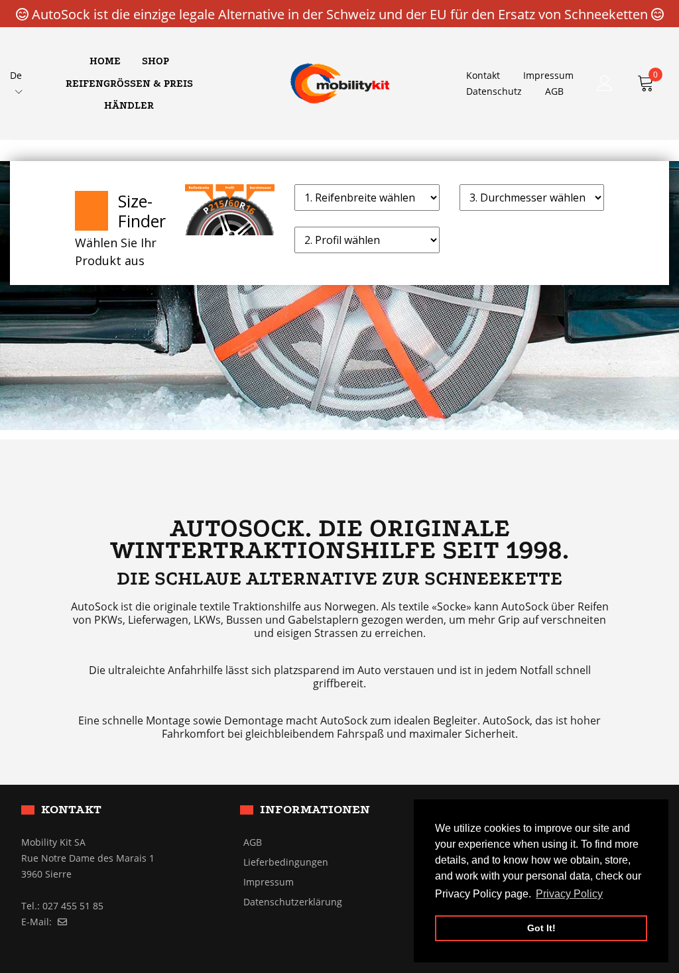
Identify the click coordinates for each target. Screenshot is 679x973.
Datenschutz (494, 91)
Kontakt (483, 75)
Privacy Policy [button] (569, 893)
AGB (554, 91)
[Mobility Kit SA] (339, 82)
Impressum (548, 75)
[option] (339, 295)
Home (105, 61)
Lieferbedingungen (285, 862)
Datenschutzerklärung (292, 902)
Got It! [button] (541, 928)
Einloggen (604, 83)
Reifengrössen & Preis (129, 83)
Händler (129, 105)
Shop (155, 61)
